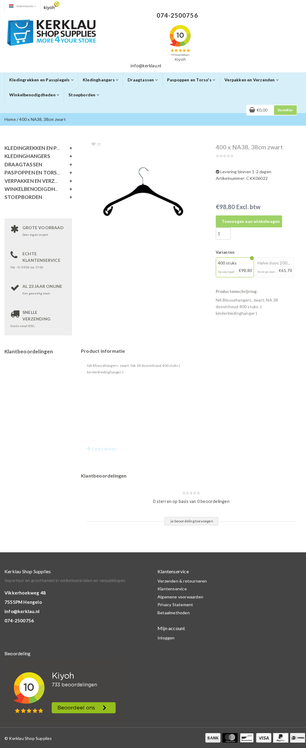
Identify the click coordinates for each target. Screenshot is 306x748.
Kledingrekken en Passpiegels (40, 79)
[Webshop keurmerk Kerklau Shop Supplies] (52, 5)
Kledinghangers (99, 79)
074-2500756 (19, 620)
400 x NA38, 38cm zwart (42, 119)
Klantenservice (172, 588)
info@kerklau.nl (21, 611)
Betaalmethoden (173, 612)
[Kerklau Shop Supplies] (51, 31)
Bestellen (285, 110)
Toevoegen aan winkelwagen (251, 221)
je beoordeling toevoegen (192, 521)
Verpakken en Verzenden (250, 79)
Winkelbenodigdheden (32, 94)
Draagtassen (141, 79)
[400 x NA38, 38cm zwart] (156, 192)
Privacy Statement (175, 604)
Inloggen (166, 637)
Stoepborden (82, 94)
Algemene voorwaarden (180, 596)
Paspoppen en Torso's (189, 79)
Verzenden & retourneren (182, 580)
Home (10, 119)
